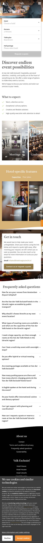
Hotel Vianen (21, 466)
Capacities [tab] (16, 177)
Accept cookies (23, 538)
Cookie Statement (16, 522)
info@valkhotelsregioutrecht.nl (20, 260)
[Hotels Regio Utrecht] (21, 5)
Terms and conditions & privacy (21, 445)
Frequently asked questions (21, 448)
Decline (7, 538)
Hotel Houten (21, 469)
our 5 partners (28, 507)
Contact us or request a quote (18, 266)
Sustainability (21, 452)
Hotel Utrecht (21, 473)
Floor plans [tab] (27, 177)
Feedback (42, 223)
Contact (21, 442)
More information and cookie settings (16, 532)
